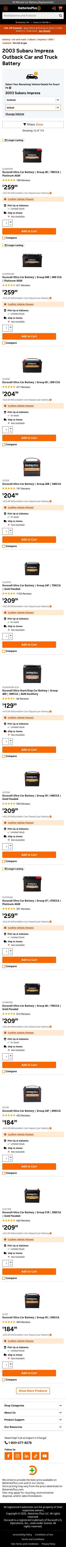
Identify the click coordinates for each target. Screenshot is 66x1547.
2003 (50, 39)
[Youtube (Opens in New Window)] (45, 1456)
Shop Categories (14, 1405)
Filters (31, 124)
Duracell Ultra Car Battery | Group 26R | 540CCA (31, 484)
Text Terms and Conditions (25, 1543)
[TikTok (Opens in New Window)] (35, 1456)
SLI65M (6, 378)
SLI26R (5, 480)
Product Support (14, 1419)
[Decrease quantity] (10, 224)
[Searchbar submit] (61, 15)
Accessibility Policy (22, 1534)
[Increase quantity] (10, 222)
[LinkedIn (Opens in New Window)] (26, 1456)
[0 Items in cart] (60, 8)
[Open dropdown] (10, 87)
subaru (32, 39)
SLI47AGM (7, 897)
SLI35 (5, 1314)
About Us (10, 1412)
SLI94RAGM (8, 273)
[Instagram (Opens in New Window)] (17, 1456)
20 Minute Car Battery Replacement (33, 2)
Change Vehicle (14, 114)
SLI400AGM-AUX (10, 687)
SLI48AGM (7, 168)
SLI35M (6, 792)
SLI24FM (6, 582)
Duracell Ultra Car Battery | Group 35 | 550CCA (30, 1317)
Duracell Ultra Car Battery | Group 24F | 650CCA (31, 1110)
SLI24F (5, 1107)
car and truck (19, 39)
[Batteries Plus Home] (30, 8)
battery (6, 39)
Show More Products (33, 1391)
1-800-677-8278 (20, 1443)
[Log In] (53, 8)
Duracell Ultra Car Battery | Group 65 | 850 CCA (31, 382)
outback (6, 43)
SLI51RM (6, 1209)
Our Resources (13, 1427)
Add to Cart (29, 231)
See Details (44, 30)
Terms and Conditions (33, 1539)
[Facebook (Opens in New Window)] (8, 1456)
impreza (42, 39)
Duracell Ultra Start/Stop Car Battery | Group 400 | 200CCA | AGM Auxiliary (30, 692)
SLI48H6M (7, 1002)
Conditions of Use (44, 1534)
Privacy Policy (48, 1543)
